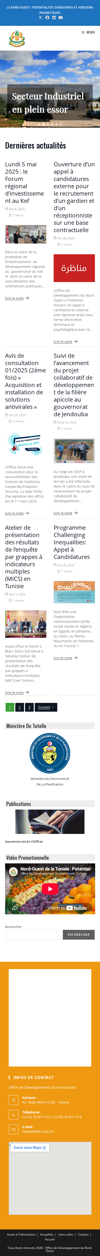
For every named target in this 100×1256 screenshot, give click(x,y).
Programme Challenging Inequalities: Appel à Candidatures (72, 542)
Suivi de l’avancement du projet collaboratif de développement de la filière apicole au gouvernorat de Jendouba (74, 384)
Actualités (46, 1234)
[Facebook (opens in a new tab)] (47, 17)
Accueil (50, 1239)
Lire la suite (14, 298)
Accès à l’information (21, 1234)
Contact (83, 1234)
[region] (50, 89)
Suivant (44, 707)
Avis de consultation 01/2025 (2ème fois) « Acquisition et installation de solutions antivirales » (25, 381)
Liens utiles (65, 1234)
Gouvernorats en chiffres (24, 841)
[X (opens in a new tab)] (40, 17)
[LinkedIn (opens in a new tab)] (54, 17)
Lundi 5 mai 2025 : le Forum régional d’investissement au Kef (24, 182)
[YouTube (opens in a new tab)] (60, 17)
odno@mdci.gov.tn (38, 1131)
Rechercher (13, 927)
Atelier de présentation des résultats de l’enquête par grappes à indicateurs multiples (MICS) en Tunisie (23, 556)
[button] (50, 89)
